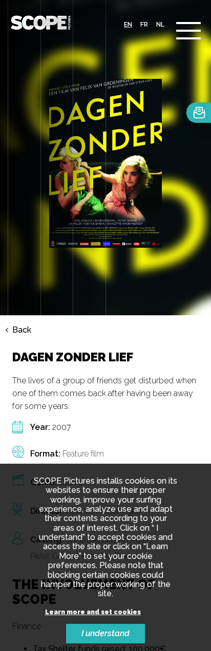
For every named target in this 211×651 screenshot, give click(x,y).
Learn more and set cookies (93, 612)
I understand (105, 633)
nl (160, 24)
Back (21, 330)
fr (144, 24)
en (128, 24)
